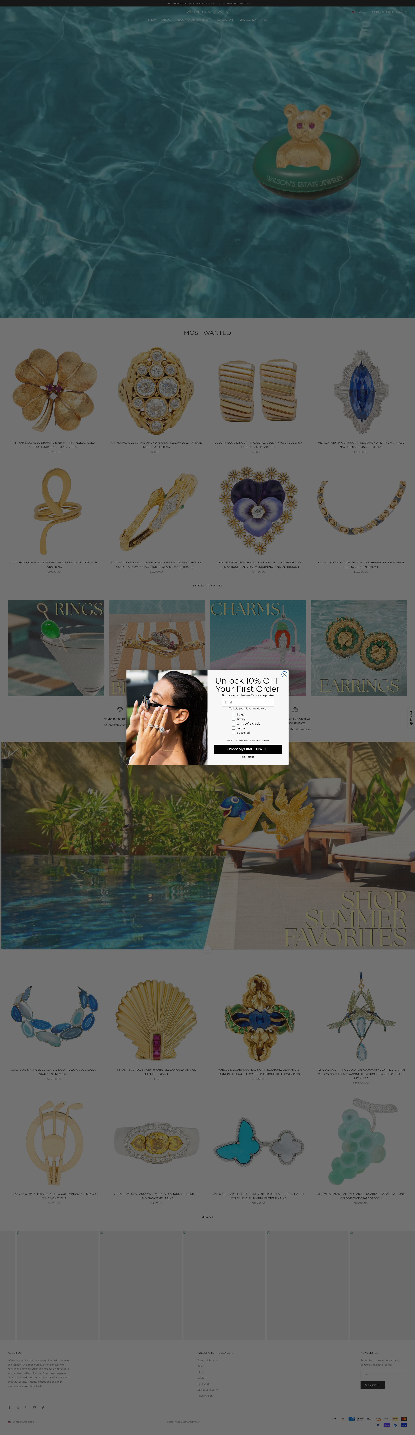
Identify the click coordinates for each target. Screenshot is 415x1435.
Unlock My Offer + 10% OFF (248, 749)
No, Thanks (248, 756)
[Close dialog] (284, 674)
